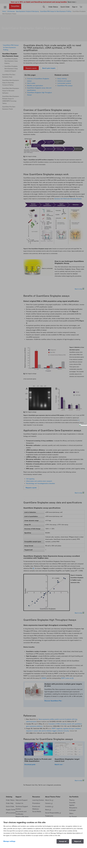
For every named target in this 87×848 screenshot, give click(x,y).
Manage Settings (9, 841)
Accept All (62, 841)
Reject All (77, 841)
